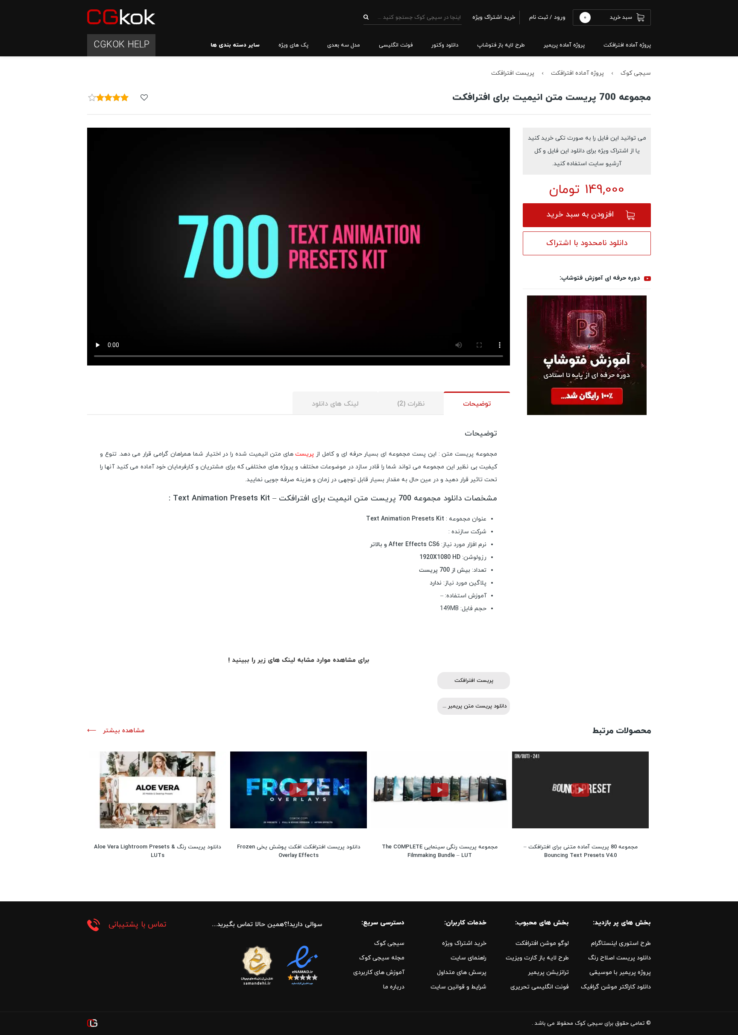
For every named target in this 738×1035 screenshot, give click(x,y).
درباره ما (393, 987)
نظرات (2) (411, 404)
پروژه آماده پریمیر (564, 45)
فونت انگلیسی (396, 45)
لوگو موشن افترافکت (542, 943)
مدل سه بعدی (343, 45)
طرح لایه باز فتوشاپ (501, 45)
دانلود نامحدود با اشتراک (586, 243)
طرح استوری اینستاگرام (621, 943)
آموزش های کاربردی (378, 972)
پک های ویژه (293, 45)
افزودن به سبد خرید (580, 214)
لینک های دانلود (335, 404)
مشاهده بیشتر (122, 730)
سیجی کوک (636, 73)
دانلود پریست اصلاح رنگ (619, 958)
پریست (304, 454)
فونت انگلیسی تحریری (539, 987)
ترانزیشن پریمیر (548, 972)
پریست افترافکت (512, 73)
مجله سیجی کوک (381, 958)
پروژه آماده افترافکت (627, 45)
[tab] (477, 403)
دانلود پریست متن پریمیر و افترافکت (472, 706)
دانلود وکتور (444, 45)
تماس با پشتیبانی (137, 924)
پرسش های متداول (461, 972)
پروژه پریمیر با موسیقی (620, 972)
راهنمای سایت (468, 958)
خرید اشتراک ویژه (464, 943)
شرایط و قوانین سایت (458, 987)
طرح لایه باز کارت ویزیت (537, 958)
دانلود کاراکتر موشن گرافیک (616, 987)
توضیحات (477, 404)
